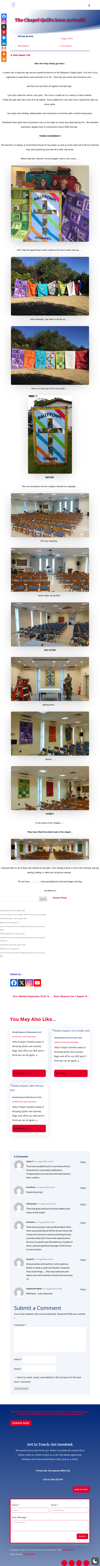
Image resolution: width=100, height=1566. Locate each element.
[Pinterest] (4, 32)
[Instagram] (14, 982)
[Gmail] (4, 48)
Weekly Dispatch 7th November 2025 (26, 1032)
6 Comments (66, 46)
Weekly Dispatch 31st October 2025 (68, 1038)
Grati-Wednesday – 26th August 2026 (13, 918)
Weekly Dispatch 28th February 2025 (26, 1097)
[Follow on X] (72, 1563)
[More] (4, 59)
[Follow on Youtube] (86, 1563)
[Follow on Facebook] (64, 1563)
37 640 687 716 (68, 1550)
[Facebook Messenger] (4, 38)
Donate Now (20, 1423)
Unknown (30, 1222)
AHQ (31, 36)
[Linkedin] (4, 43)
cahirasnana (31, 1203)
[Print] (4, 54)
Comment (20, 1324)
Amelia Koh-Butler (34, 1288)
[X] (4, 27)
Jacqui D (30, 1259)
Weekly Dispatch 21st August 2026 (12, 934)
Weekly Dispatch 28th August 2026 (12, 910)
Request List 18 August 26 (9, 949)
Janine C (30, 1161)
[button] (95, 1561)
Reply (83, 1162)
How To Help (81, 1489)
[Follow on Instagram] (79, 1563)
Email (18, 1368)
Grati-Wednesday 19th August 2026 (12, 945)
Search (43, 899)
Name (18, 1359)
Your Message (19, 1517)
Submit (82, 1536)
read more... (20, 1073)
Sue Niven (30, 1187)
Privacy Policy (29, 1554)
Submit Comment (21, 1388)
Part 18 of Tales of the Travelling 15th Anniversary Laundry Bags (23, 914)
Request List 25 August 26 (9, 922)
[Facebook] (4, 16)
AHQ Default (23, 46)
